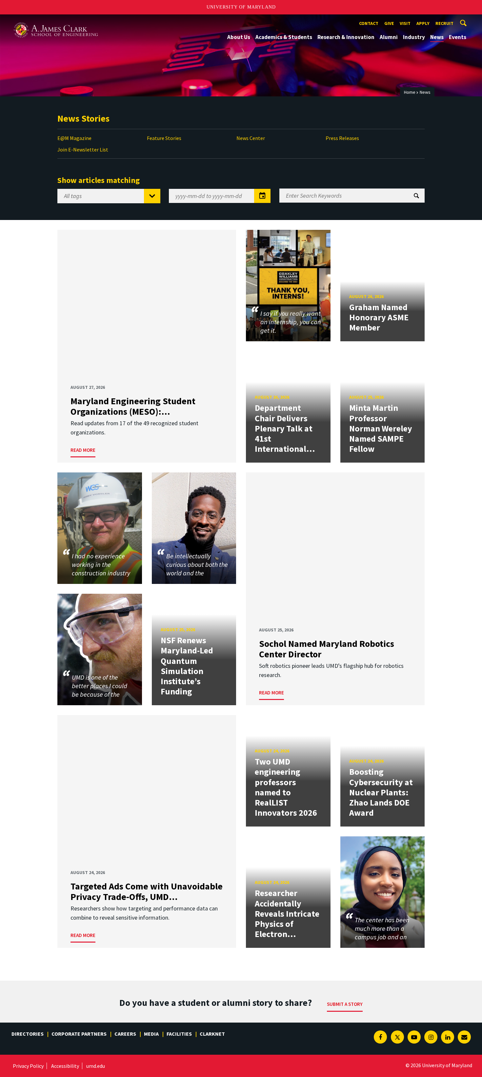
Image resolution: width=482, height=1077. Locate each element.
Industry (414, 37)
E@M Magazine (74, 138)
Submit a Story (345, 1004)
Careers (125, 1033)
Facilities (179, 1033)
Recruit (444, 23)
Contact (368, 23)
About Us (238, 37)
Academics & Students (283, 37)
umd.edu (95, 1066)
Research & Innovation (345, 37)
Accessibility (65, 1066)
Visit (405, 23)
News (437, 37)
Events (457, 37)
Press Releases (342, 138)
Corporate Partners (79, 1033)
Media (151, 1033)
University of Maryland (241, 7)
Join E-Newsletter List (82, 149)
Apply (423, 23)
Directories (27, 1033)
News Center (250, 138)
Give (389, 23)
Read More (82, 450)
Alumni (389, 37)
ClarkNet (212, 1033)
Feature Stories (164, 138)
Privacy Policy (28, 1066)
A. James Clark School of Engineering (55, 20)
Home (409, 92)
